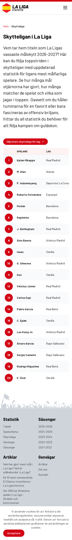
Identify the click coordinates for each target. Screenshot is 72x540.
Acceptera (13, 533)
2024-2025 (45, 431)
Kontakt (43, 474)
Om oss (42, 469)
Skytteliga (9, 437)
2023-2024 (45, 437)
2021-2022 (45, 447)
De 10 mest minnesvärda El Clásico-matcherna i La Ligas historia (17, 481)
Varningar (9, 442)
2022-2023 (45, 442)
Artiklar (43, 464)
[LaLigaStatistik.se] (15, 8)
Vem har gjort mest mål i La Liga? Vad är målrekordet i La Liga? (17, 468)
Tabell (7, 426)
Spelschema (10, 431)
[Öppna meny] (65, 8)
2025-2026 (45, 426)
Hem (6, 26)
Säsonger (9, 447)
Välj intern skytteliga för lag (23, 141)
